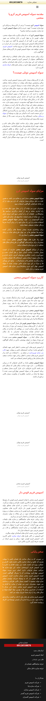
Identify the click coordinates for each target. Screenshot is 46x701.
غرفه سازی (7, 65)
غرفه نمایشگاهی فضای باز (34, 664)
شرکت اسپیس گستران (31, 697)
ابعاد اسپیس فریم (37, 655)
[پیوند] (43, 7)
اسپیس (36, 25)
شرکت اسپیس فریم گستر (30, 693)
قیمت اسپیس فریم (36, 576)
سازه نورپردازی (34, 353)
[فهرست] (37, 7)
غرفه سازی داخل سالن (35, 668)
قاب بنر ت (40, 659)
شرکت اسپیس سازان (31, 690)
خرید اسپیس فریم (36, 567)
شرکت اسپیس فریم (32, 682)
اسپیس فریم (8, 46)
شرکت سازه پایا (33, 686)
